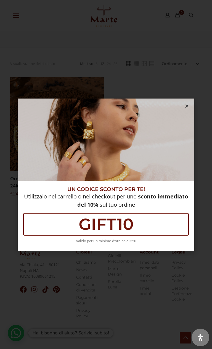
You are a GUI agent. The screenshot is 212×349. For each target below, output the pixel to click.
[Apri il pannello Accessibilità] (200, 337)
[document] (106, 174)
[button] (187, 106)
